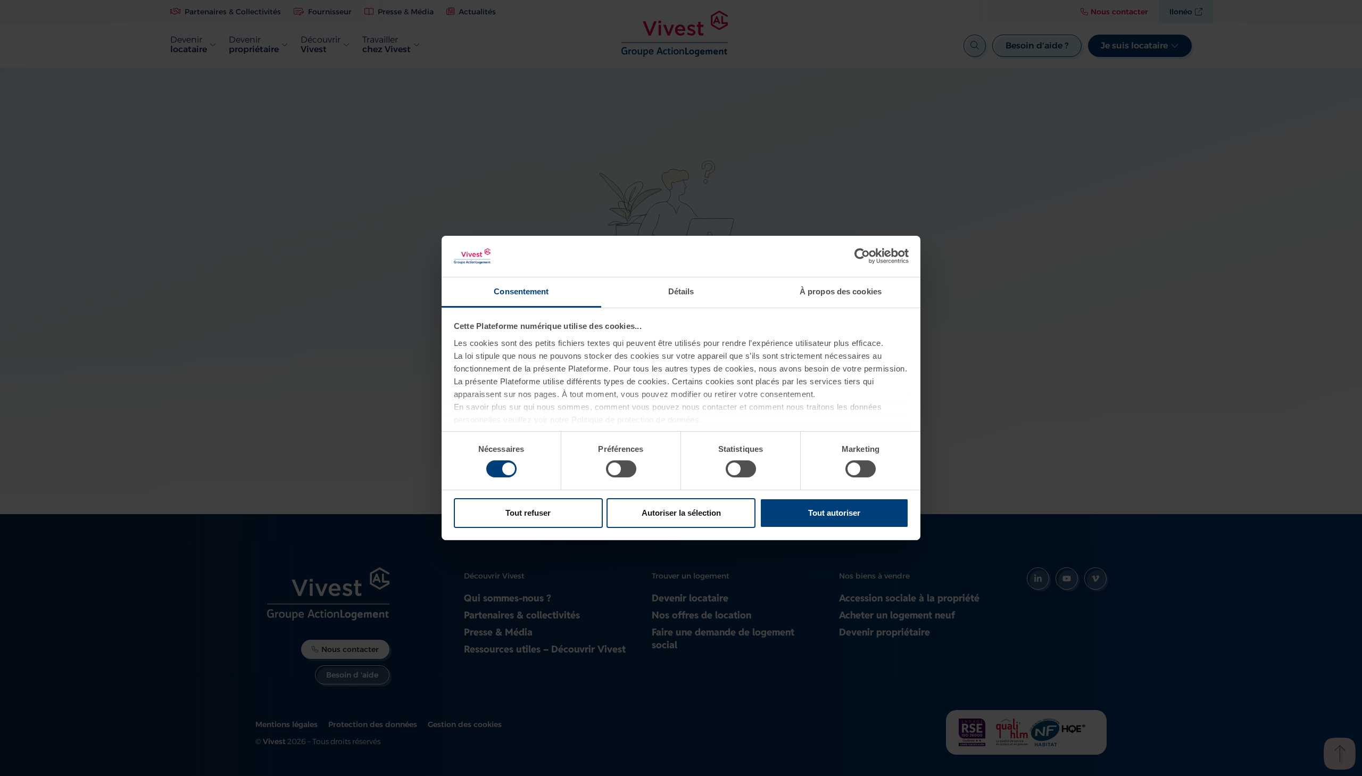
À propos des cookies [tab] (841, 291)
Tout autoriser (834, 512)
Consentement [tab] (521, 291)
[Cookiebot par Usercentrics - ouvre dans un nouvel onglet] (862, 256)
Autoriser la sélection (681, 512)
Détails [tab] (681, 291)
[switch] (621, 468)
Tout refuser (528, 512)
